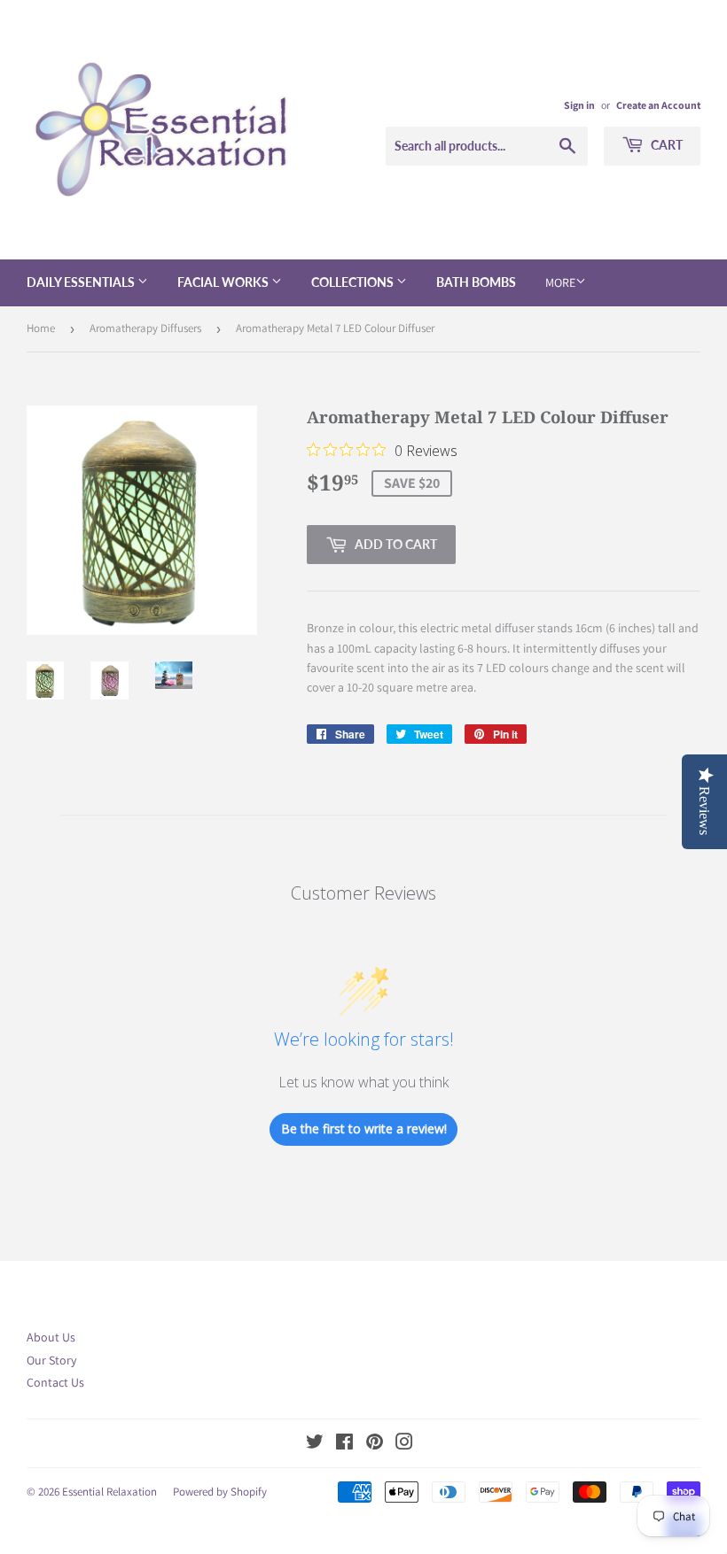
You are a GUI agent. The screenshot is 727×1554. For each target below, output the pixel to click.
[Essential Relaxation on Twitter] (315, 1444)
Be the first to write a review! (364, 1128)
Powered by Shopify (220, 1491)
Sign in (579, 105)
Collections (353, 282)
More (560, 282)
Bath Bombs (476, 282)
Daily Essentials (82, 282)
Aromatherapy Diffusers (145, 328)
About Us (51, 1337)
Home (41, 328)
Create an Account (658, 105)
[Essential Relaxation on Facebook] (344, 1444)
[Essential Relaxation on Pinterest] (374, 1444)
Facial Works (224, 282)
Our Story (51, 1360)
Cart (665, 144)
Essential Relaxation (109, 1491)
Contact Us (55, 1382)
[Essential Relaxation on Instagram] (404, 1444)
